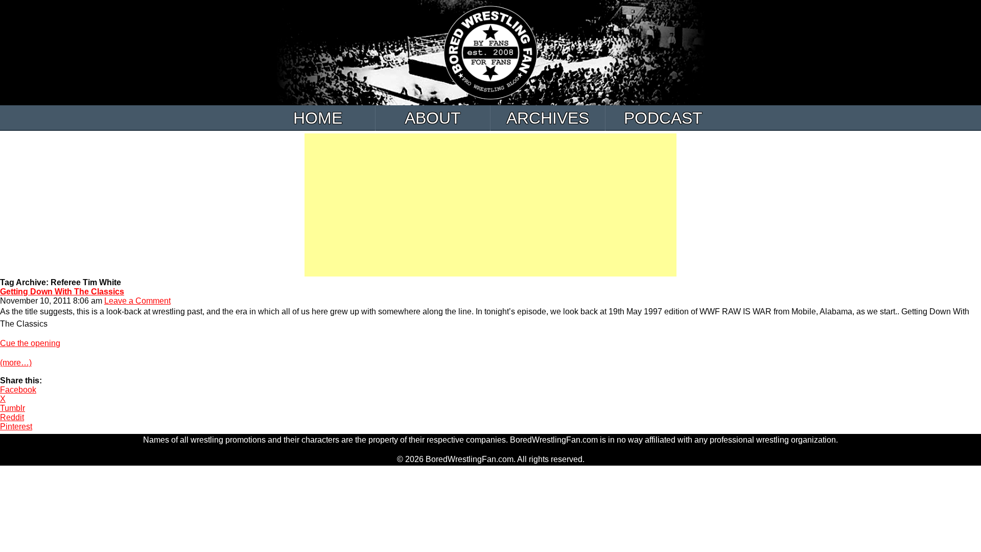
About (433, 118)
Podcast (663, 118)
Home (317, 118)
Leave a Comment (137, 300)
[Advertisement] (490, 205)
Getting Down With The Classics (62, 291)
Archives (547, 118)
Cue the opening (30, 343)
